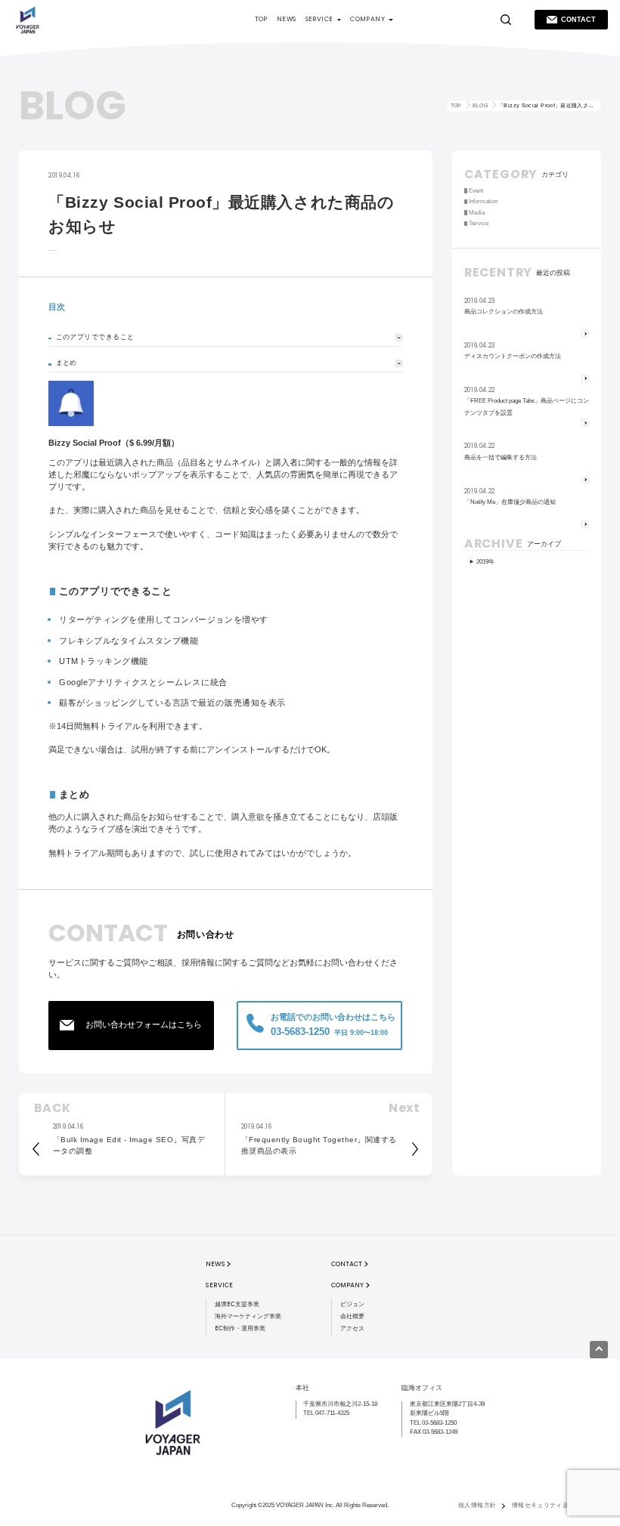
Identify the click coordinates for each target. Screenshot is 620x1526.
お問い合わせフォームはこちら (143, 1024)
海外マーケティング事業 (248, 1316)
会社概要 (352, 1316)
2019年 (485, 561)
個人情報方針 (477, 1505)
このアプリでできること (95, 337)
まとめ (66, 362)
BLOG (480, 105)
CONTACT (578, 19)
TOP (261, 18)
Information (483, 201)
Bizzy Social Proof (84, 442)
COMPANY (367, 18)
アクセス (352, 1328)
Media (477, 212)
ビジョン (352, 1304)
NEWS (286, 18)
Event (476, 190)
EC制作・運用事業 (240, 1328)
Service (478, 223)
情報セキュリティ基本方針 (550, 1505)
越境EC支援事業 (237, 1304)
